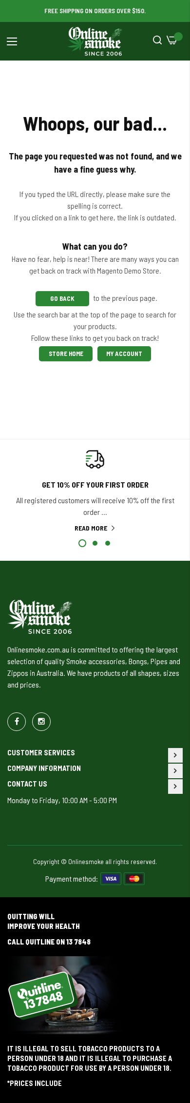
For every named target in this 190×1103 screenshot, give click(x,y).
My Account (124, 353)
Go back (62, 298)
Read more (91, 528)
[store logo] (95, 41)
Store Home (66, 353)
